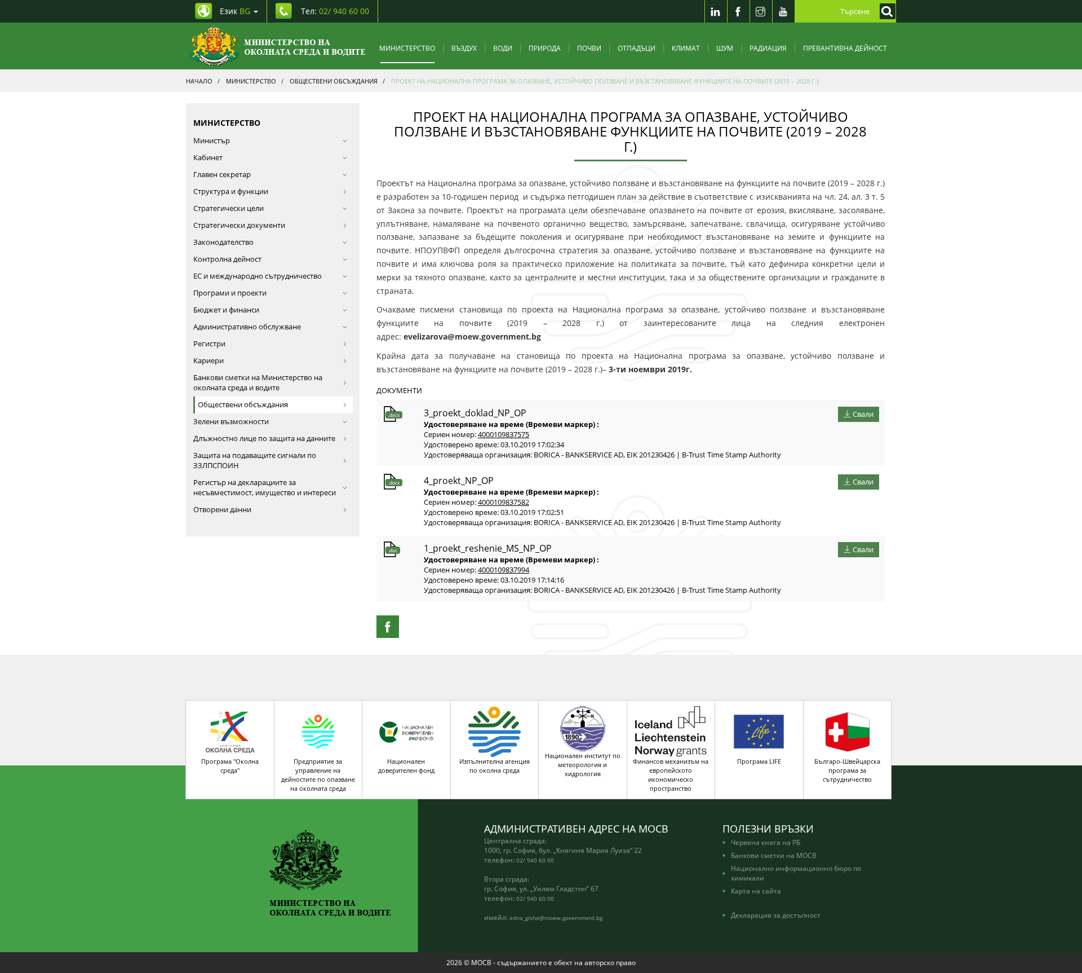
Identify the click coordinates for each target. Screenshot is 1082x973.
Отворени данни (222, 509)
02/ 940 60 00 (535, 860)
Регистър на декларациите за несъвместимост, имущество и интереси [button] (264, 487)
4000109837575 (503, 434)
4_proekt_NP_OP (459, 480)
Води (502, 47)
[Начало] (277, 46)
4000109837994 (503, 570)
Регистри (209, 344)
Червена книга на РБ (765, 842)
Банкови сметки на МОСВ (774, 855)
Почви (589, 47)
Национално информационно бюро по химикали (796, 873)
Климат (686, 47)
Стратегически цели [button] (228, 208)
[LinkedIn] (715, 11)
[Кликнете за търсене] (884, 11)
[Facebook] (738, 11)
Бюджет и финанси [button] (226, 310)
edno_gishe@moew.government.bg (555, 918)
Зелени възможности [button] (231, 421)
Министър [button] (211, 141)
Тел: (335, 11)
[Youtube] (783, 11)
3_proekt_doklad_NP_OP (475, 413)
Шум (724, 47)
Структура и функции (230, 191)
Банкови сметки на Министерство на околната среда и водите (257, 383)
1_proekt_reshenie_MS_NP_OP (488, 548)
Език (235, 11)
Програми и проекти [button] (230, 293)
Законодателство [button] (223, 242)
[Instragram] (761, 11)
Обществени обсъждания (243, 405)
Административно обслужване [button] (247, 327)
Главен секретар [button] (222, 174)
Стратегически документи (239, 225)
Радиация (768, 47)
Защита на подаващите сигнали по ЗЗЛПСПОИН (254, 460)
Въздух (464, 47)
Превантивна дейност (845, 47)
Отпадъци (636, 47)
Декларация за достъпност (776, 914)
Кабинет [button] (208, 157)
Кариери (208, 361)
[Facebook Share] (387, 626)
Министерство (407, 47)
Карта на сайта (756, 890)
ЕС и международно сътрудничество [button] (257, 276)
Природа (545, 47)
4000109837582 (503, 502)
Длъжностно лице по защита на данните (264, 438)
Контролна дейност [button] (227, 259)
